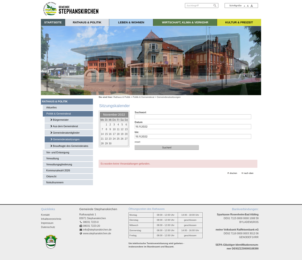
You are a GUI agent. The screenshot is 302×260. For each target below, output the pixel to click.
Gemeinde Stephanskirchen (98, 209)
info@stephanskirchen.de (97, 229)
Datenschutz (48, 227)
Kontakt (45, 214)
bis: (137, 132)
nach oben (248, 173)
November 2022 (114, 114)
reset (137, 142)
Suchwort (140, 112)
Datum (139, 122)
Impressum (47, 223)
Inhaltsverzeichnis (51, 219)
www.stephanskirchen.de (97, 233)
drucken (233, 173)
